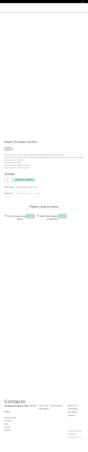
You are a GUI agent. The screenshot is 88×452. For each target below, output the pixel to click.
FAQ (6, 424)
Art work (72, 412)
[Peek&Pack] (44, 7)
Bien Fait (9, 150)
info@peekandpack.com (16, 405)
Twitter (43, 406)
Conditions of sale (10, 419)
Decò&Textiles (22, 187)
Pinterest (44, 409)
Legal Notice (7, 428)
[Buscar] (5, 2)
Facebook (31, 406)
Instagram (56, 406)
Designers (73, 409)
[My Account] (78, 8)
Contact (72, 415)
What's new (32, 187)
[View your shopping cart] (82, 8)
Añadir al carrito (24, 180)
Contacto (15, 401)
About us (72, 406)
